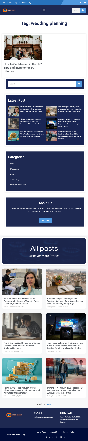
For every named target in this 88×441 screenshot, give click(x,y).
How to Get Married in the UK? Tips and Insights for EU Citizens (23, 68)
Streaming (14, 179)
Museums (14, 169)
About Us (55, 432)
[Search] (83, 10)
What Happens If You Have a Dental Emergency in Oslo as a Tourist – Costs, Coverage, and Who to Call (31, 109)
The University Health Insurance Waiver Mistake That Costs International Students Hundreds (31, 121)
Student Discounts (18, 185)
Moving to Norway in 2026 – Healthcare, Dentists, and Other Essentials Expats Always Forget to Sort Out (65, 390)
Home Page (41, 432)
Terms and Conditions (55, 437)
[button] (44, 10)
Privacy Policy (69, 432)
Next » (49, 404)
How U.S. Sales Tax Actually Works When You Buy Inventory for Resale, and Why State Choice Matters (32, 134)
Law (12, 163)
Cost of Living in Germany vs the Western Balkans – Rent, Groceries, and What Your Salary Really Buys (69, 109)
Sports (13, 174)
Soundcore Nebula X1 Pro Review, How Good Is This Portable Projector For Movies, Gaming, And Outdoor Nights (65, 345)
